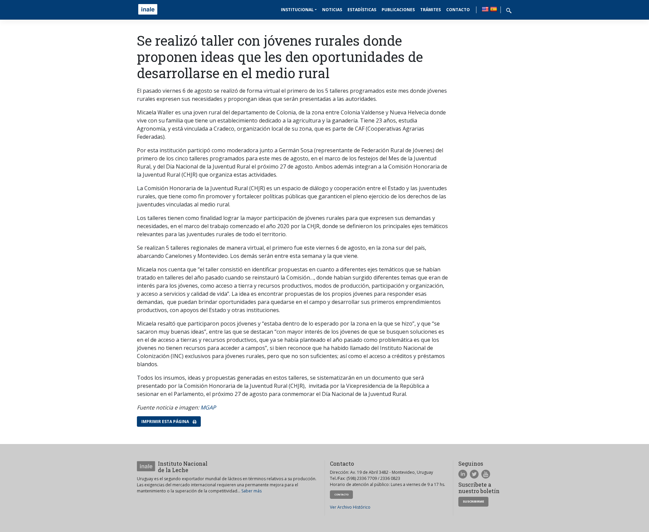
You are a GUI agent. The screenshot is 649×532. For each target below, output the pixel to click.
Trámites (430, 10)
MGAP (208, 407)
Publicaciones (398, 10)
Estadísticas (361, 10)
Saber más (251, 491)
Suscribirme (473, 501)
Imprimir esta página (165, 421)
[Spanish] (493, 9)
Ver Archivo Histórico (350, 507)
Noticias (332, 10)
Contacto (458, 10)
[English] (485, 9)
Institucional (297, 10)
